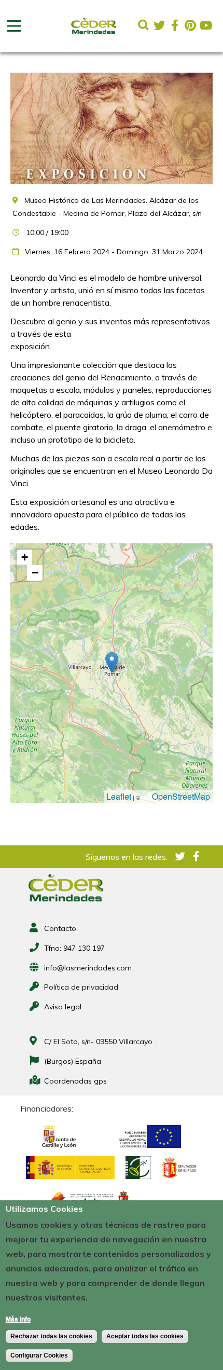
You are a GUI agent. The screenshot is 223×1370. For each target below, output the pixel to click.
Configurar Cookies (39, 1355)
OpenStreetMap (181, 796)
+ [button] (24, 557)
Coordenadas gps (75, 1081)
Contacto (60, 928)
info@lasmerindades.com (88, 967)
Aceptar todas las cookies (145, 1336)
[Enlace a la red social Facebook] (175, 25)
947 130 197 (84, 948)
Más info (18, 1319)
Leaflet (118, 796)
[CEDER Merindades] (93, 34)
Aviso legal (62, 1006)
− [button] (35, 572)
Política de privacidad (81, 987)
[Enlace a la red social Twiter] (159, 25)
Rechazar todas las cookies (51, 1336)
